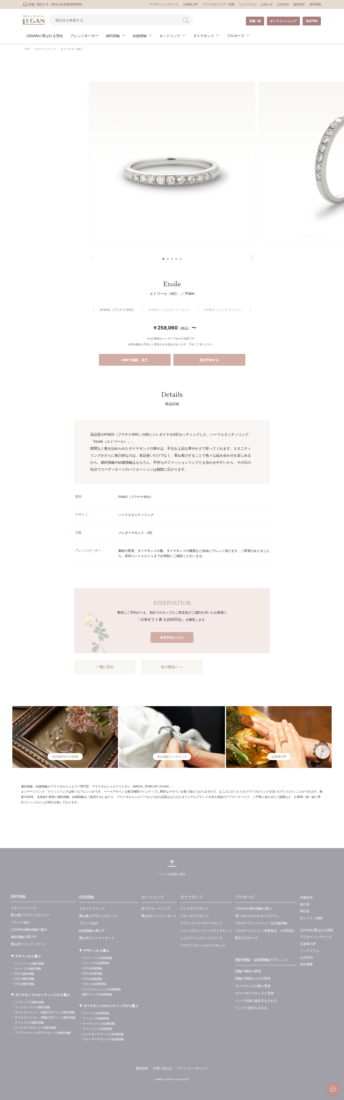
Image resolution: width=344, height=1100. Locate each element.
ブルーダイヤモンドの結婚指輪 (103, 1039)
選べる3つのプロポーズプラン (257, 916)
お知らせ (267, 4)
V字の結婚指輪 (92, 979)
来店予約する (209, 360)
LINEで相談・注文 (134, 360)
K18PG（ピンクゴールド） (224, 310)
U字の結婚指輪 (92, 973)
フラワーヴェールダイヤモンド (202, 945)
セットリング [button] (169, 36)
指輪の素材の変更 (248, 971)
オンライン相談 (311, 918)
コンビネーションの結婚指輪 (102, 989)
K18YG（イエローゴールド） (170, 310)
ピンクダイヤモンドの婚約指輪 (35, 1027)
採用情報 (315, 4)
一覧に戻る (105, 667)
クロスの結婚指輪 (94, 984)
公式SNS (283, 4)
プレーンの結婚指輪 (96, 1013)
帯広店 (305, 911)
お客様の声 (190, 4)
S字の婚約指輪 (24, 974)
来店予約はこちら (172, 637)
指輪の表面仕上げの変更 (253, 978)
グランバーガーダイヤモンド (201, 923)
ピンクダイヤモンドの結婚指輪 (103, 1034)
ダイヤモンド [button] (203, 36)
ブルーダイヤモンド (194, 916)
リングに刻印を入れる (251, 1008)
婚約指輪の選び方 (24, 937)
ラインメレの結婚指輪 (97, 1029)
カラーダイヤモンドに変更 (254, 993)
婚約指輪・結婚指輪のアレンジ (261, 959)
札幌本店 (306, 897)
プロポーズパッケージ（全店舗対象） (262, 923)
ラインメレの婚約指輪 (29, 1022)
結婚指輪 (86, 896)
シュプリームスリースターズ (201, 938)
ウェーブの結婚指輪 (96, 963)
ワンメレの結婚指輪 (96, 1018)
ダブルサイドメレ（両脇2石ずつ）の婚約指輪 (45, 1017)
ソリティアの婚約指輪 (29, 1002)
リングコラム (248, 4)
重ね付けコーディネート (28, 944)
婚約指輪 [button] (113, 36)
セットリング (152, 896)
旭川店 (305, 904)
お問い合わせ (162, 1068)
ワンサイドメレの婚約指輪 (32, 1007)
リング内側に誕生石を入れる (256, 1001)
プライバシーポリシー (192, 1068)
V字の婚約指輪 (24, 984)
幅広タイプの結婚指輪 (97, 994)
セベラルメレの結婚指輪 (99, 1023)
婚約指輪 (18, 896)
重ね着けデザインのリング (30, 915)
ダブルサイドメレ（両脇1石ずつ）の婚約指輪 (45, 1012)
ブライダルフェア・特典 (218, 4)
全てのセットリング (155, 908)
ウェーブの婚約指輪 (28, 968)
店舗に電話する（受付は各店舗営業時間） (55, 4)
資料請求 (299, 4)
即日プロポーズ (246, 938)
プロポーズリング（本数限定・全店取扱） (265, 931)
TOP (27, 48)
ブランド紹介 (20, 922)
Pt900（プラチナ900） (118, 310)
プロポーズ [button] (235, 36)
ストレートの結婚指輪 (97, 958)
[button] (163, 259)
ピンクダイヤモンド (194, 908)
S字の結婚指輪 (92, 968)
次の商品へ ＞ (172, 667)
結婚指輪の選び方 (92, 931)
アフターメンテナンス (164, 4)
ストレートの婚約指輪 (29, 963)
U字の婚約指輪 (24, 979)
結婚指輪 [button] (140, 36)
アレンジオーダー (84, 36)
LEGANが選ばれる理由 (45, 36)
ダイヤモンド (191, 896)
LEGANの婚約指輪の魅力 (29, 929)
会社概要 (306, 964)
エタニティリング (45, 48)
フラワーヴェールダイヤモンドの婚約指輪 (43, 1033)
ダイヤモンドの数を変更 (253, 986)
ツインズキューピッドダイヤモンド (206, 931)
